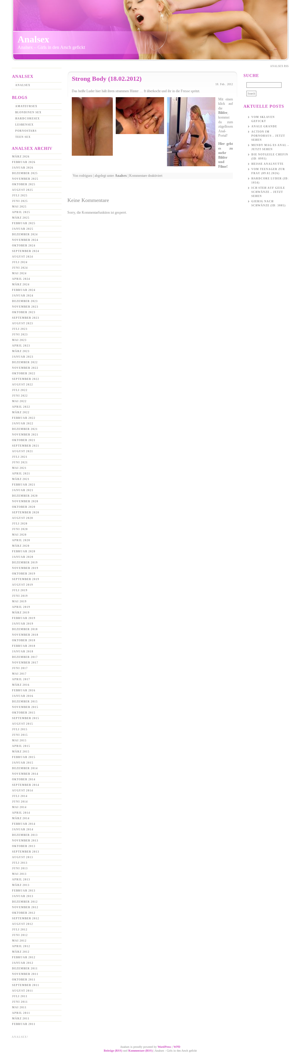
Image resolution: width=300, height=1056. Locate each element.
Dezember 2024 (25, 234)
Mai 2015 (19, 740)
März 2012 (21, 951)
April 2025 (21, 212)
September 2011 (25, 985)
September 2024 (25, 251)
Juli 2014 (20, 796)
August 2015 (22, 723)
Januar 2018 (22, 651)
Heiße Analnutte (267, 163)
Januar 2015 (22, 762)
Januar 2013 (22, 896)
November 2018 (25, 634)
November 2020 (25, 501)
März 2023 (21, 351)
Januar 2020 (22, 557)
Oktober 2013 (23, 846)
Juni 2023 (20, 334)
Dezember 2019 (25, 562)
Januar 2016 (22, 696)
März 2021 (21, 479)
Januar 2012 (22, 962)
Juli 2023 (20, 329)
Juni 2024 (20, 267)
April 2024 (21, 278)
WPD (176, 1046)
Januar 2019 (22, 623)
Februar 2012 (23, 957)
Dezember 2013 (25, 835)
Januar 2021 (22, 490)
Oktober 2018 (23, 640)
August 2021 (22, 451)
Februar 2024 (23, 290)
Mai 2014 (19, 807)
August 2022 (22, 384)
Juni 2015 (20, 734)
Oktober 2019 (23, 573)
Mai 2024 (19, 273)
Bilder (222, 113)
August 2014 (22, 790)
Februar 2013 (23, 890)
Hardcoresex (27, 118)
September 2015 (25, 718)
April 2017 (21, 679)
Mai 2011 (19, 1007)
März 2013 (21, 885)
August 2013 (22, 857)
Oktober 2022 (23, 373)
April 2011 (21, 1013)
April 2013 (21, 879)
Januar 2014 (22, 829)
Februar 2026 (23, 162)
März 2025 (21, 217)
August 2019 (22, 584)
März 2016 (21, 684)
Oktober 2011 (23, 979)
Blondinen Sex (28, 112)
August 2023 (22, 323)
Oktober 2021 (23, 440)
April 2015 (21, 746)
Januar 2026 (22, 167)
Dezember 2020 (25, 495)
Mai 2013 (19, 873)
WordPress (164, 1046)
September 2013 (25, 851)
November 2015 (25, 707)
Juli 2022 (20, 390)
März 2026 (21, 156)
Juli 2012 (20, 929)
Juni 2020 (20, 529)
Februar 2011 (23, 1024)
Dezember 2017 (25, 657)
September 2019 (25, 579)
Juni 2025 (20, 201)
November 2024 (25, 240)
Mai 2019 (19, 601)
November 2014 (25, 773)
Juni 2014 (20, 801)
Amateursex (26, 106)
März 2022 (21, 412)
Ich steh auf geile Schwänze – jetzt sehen (268, 192)
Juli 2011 (20, 996)
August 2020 (22, 518)
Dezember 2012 (25, 901)
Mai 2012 (19, 940)
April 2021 (21, 473)
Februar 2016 (23, 690)
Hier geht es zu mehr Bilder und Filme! (225, 155)
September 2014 (25, 785)
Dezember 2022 (25, 362)
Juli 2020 (20, 523)
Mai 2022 (19, 401)
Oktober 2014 (23, 779)
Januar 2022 (22, 423)
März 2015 (21, 751)
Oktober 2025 (23, 184)
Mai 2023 (19, 340)
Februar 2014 (23, 823)
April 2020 (21, 540)
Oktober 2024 (23, 245)
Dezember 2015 (25, 701)
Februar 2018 (23, 645)
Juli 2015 (20, 729)
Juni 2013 (20, 868)
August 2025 (22, 189)
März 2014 (21, 818)
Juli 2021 (20, 456)
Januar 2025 (22, 228)
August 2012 (22, 924)
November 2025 (25, 178)
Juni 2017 (20, 668)
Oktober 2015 (23, 712)
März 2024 (21, 284)
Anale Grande (264, 126)
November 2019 (25, 568)
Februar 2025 (23, 223)
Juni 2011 (20, 1001)
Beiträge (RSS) (113, 1050)
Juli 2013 (20, 862)
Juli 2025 (20, 195)
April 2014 (21, 812)
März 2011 (21, 1018)
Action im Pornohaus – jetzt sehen (268, 135)
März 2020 (21, 545)
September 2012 (25, 918)
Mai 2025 (19, 206)
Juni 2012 (20, 935)
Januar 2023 (22, 356)
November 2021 (25, 434)
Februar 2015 (23, 757)
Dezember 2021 (25, 429)
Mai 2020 (19, 534)
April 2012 (21, 946)
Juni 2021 (20, 462)
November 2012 (25, 907)
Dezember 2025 (25, 173)
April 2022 (21, 406)
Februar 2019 (23, 618)
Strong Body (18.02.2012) (107, 78)
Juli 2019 (20, 590)
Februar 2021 (23, 484)
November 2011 (25, 974)
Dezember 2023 (25, 301)
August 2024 (22, 256)
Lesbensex (24, 124)
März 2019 (21, 612)
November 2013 (25, 840)
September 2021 (25, 445)
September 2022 (25, 379)
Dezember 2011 (25, 968)
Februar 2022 (23, 417)
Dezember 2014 (25, 768)
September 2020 (25, 512)
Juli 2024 (20, 262)
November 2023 (25, 306)
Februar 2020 (23, 551)
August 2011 (22, 990)
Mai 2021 (19, 468)
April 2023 (21, 345)
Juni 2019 (20, 595)
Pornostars (26, 130)
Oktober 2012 (23, 912)
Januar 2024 (22, 295)
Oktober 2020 (23, 506)
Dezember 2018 (25, 629)
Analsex (33, 39)
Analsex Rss (279, 66)
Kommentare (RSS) (140, 1050)
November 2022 (25, 367)
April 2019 (21, 607)
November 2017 (25, 662)
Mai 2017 (19, 673)
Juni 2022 (20, 395)
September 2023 (25, 317)
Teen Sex (23, 137)
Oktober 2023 (23, 312)
